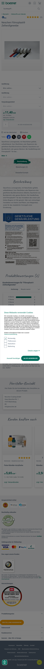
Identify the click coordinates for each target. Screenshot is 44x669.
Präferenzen (12, 341)
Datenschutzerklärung (10, 334)
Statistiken (11, 344)
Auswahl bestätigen (13, 358)
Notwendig (11, 338)
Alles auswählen (30, 358)
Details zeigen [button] (33, 351)
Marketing (11, 346)
